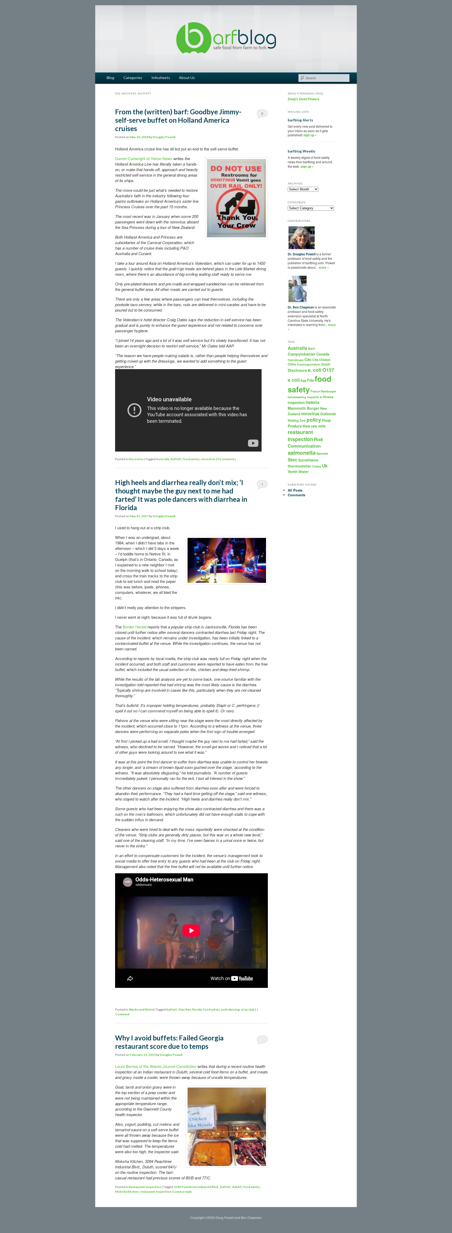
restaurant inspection (155, 1191)
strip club (247, 1009)
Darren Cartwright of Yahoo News (143, 158)
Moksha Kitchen (127, 1191)
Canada (322, 354)
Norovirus (136, 459)
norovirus (208, 459)
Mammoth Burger (303, 408)
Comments (296, 494)
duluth (236, 1187)
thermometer (299, 466)
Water (303, 471)
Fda (310, 380)
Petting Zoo (297, 420)
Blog (110, 77)
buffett (176, 459)
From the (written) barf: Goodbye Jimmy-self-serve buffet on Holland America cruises (178, 120)
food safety (191, 459)
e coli (294, 379)
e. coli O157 (321, 369)
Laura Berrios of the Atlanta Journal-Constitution (155, 1066)
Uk (325, 466)
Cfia (315, 359)
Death (325, 364)
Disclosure (297, 370)
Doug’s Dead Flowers (303, 99)
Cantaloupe (296, 360)
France (315, 391)
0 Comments (262, 114)
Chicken (324, 360)
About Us (187, 77)
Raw (306, 426)
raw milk (318, 426)
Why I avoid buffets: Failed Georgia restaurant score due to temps (169, 1042)
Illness (328, 397)
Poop (326, 420)
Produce (295, 426)
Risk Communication (305, 442)
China (292, 364)
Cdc (308, 359)
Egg (303, 380)
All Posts (295, 490)
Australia (162, 459)
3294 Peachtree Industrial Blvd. (196, 1187)
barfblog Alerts (300, 120)
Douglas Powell (164, 137)
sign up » (310, 135)
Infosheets (160, 77)
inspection (296, 402)
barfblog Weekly (301, 151)
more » (324, 267)
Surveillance (308, 460)
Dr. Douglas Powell (301, 254)
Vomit (293, 471)
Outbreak (328, 413)
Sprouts (322, 453)
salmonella (301, 452)
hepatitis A (314, 397)
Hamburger (328, 391)
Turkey (316, 466)
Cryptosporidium (308, 364)
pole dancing (230, 1009)
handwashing (297, 397)
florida (197, 1009)
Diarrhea (184, 1009)
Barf (311, 348)
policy (314, 419)
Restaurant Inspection (145, 1187)
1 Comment (262, 485)
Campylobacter (301, 354)
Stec (292, 460)
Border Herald (134, 626)
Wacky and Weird (141, 1009)
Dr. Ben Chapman (301, 307)
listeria (312, 402)
